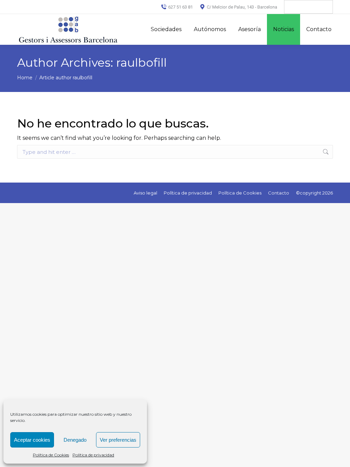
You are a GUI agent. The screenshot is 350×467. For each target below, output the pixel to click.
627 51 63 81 (180, 7)
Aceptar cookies (32, 440)
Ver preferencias (118, 440)
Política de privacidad (93, 454)
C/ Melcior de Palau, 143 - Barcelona (242, 7)
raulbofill (141, 62)
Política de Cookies (51, 454)
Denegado (75, 440)
